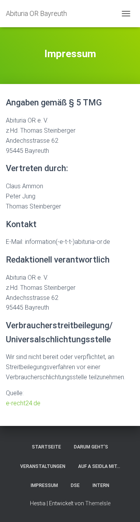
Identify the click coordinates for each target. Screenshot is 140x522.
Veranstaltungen (42, 466)
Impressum (44, 485)
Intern (101, 485)
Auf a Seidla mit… (99, 466)
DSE (75, 485)
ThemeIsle (97, 503)
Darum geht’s (91, 447)
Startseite (46, 447)
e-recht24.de (23, 403)
